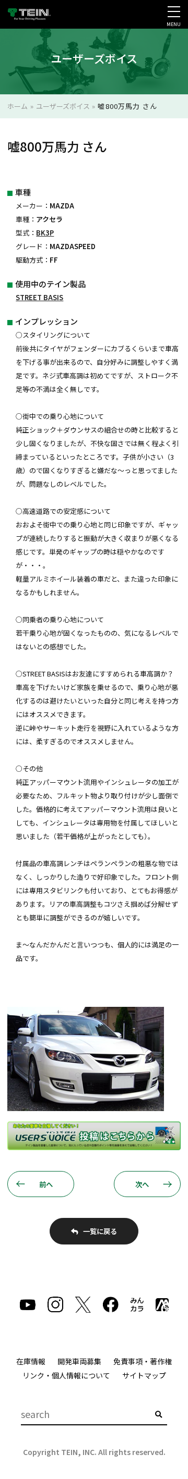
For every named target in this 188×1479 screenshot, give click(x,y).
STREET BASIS (39, 297)
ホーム (17, 106)
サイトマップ (144, 1375)
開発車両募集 (79, 1361)
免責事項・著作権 (142, 1361)
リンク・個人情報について (66, 1375)
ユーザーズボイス (63, 106)
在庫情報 (30, 1361)
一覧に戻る (100, 1231)
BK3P (45, 233)
